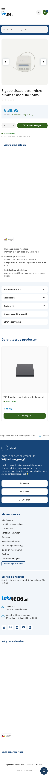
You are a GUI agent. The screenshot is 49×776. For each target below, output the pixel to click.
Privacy (39, 764)
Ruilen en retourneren (11, 550)
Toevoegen (26, 415)
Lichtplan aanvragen (10, 532)
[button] (3, 10)
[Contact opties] (44, 771)
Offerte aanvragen (12, 322)
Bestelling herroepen (13, 563)
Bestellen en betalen (10, 541)
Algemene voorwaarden (15, 764)
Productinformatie (12, 289)
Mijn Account (7, 520)
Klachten (5, 554)
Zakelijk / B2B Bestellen (12, 524)
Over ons (5, 537)
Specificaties (9, 297)
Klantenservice (8, 528)
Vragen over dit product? (15, 314)
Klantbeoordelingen (10, 558)
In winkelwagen (34, 125)
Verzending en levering (12, 545)
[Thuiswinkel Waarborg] (26, 12)
